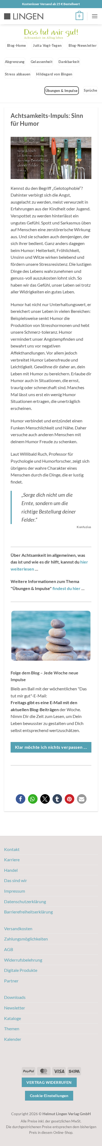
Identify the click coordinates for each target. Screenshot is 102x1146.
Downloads (15, 997)
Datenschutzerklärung (25, 901)
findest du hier (66, 588)
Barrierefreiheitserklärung (28, 911)
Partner (11, 980)
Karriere (12, 859)
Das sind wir (15, 880)
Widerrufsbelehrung (23, 959)
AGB (8, 949)
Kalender (12, 1039)
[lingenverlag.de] (27, 16)
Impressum (14, 890)
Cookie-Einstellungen (49, 1095)
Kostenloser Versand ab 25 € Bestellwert (51, 4)
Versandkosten (18, 928)
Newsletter (14, 1007)
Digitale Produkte (20, 970)
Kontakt (12, 849)
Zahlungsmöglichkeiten (26, 938)
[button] (79, 16)
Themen (11, 1028)
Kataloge (12, 1018)
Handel (11, 870)
